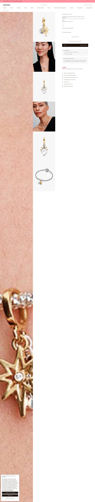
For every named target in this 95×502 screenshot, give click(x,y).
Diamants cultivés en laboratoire (60, 7)
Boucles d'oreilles (40, 7)
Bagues (32, 7)
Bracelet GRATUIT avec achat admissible (10, 1)
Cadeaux (71, 7)
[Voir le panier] (91, 5)
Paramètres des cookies (10, 498)
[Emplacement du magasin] (87, 5)
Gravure (49, 7)
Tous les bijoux (79, 7)
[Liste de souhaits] (85, 5)
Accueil (4, 10)
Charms (11, 7)
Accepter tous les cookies (10, 492)
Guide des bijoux (89, 7)
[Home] (6, 5)
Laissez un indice (66, 81)
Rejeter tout (10, 495)
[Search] (41, 4)
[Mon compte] (89, 5)
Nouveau (4, 7)
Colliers (25, 7)
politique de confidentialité (8, 490)
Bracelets (18, 7)
